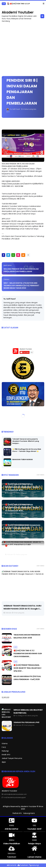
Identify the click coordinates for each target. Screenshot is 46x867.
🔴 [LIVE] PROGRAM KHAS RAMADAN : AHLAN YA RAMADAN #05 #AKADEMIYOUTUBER (23, 528)
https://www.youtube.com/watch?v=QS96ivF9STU (22, 184)
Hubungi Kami (29, 813)
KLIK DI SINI (19, 186)
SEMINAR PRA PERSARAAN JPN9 (26, 722)
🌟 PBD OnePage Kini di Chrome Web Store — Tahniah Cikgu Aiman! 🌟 (26, 450)
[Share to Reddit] (23, 255)
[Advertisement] (23, 48)
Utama (4, 743)
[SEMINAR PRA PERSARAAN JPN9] (7, 730)
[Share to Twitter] (8, 255)
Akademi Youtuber (17, 12)
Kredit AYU (6, 754)
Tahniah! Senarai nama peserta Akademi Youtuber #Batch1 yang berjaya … (25, 441)
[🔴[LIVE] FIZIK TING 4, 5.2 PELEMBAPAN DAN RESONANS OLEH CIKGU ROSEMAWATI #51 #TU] (8, 4)
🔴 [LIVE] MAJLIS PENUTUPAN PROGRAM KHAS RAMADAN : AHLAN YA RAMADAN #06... (22, 487)
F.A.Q (4, 747)
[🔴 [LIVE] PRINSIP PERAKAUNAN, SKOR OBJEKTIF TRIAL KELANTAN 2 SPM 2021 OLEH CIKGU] (7, 670)
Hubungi (5, 751)
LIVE (3, 4)
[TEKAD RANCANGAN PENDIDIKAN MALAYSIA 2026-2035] (7, 643)
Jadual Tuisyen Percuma (12, 758)
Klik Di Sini (21, 199)
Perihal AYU (17, 813)
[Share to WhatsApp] (13, 255)
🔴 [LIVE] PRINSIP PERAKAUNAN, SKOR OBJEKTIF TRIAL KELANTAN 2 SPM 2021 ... (27, 668)
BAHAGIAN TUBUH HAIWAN (22, 459)
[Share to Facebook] (3, 255)
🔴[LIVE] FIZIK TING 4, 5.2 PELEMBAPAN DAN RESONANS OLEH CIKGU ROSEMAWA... (28, 653)
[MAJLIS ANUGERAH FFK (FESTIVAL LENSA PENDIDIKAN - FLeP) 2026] (7, 684)
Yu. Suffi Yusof (10, 299)
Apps (4, 762)
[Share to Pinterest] (18, 255)
